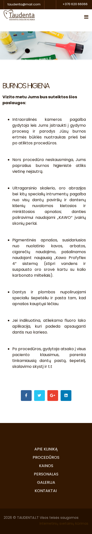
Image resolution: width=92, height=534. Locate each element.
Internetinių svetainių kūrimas (63, 523)
